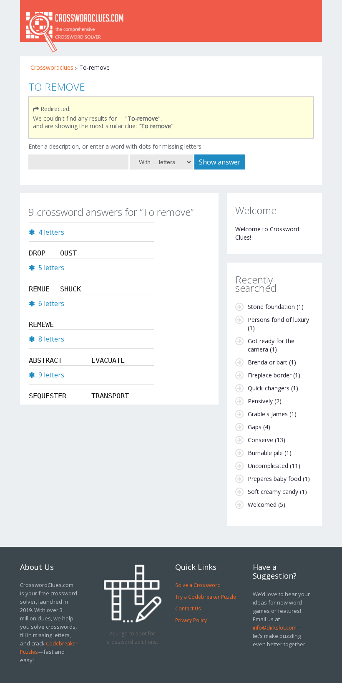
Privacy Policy (191, 620)
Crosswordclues (51, 67)
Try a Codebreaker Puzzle (205, 596)
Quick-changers (268, 388)
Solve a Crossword (198, 585)
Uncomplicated (268, 466)
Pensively (260, 401)
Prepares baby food (274, 479)
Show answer (220, 162)
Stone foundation (271, 307)
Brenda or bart (267, 362)
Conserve (260, 440)
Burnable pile (265, 453)
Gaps (255, 427)
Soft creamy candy (273, 492)
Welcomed (262, 504)
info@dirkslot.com (275, 627)
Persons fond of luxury (278, 320)
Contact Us (188, 608)
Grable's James (268, 414)
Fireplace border (270, 375)
